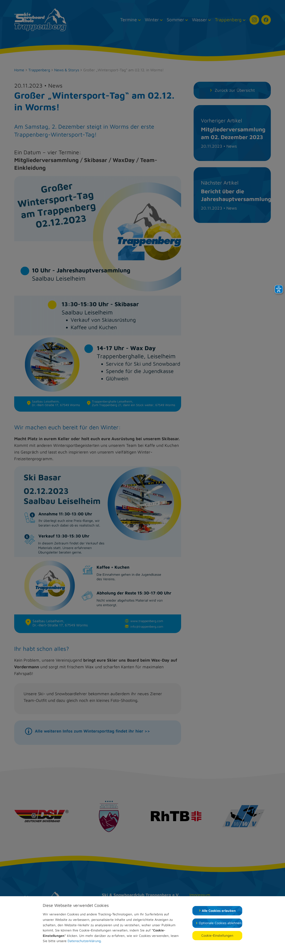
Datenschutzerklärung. (85, 941)
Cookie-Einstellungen (217, 935)
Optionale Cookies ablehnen (220, 923)
